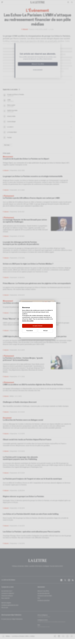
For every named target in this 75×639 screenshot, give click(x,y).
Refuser (45, 330)
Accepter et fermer (37, 325)
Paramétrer (29, 330)
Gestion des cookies (27, 320)
